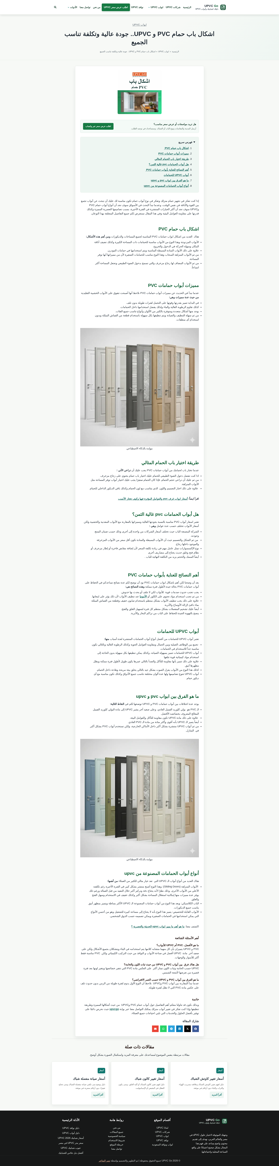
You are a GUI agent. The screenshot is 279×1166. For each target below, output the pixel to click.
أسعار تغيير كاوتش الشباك (207, 1078)
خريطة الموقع (116, 1144)
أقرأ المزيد (217, 1094)
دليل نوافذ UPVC (70, 1128)
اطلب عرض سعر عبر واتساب (98, 126)
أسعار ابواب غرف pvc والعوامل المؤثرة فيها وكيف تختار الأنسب (153, 498)
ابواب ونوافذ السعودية (162, 1144)
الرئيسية (187, 7)
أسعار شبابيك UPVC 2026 (71, 1138)
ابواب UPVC (157, 7)
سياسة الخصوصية (116, 1136)
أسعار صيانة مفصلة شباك (89, 1078)
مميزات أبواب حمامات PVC (173, 153)
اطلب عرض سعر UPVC (116, 7)
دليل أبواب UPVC (71, 1133)
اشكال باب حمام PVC (176, 148)
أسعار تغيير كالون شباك (149, 1078)
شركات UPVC (173, 7)
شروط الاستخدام (116, 1140)
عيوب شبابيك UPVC (71, 1148)
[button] (148, 7)
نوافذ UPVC (137, 7)
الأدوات (73, 7)
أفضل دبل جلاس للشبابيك (70, 1153)
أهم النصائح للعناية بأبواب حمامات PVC (167, 169)
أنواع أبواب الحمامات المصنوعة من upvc (166, 185)
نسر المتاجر (104, 1160)
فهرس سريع (185, 142)
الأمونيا (143, 596)
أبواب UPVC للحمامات (176, 175)
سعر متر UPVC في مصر (71, 1143)
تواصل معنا (85, 7)
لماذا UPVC (162, 1128)
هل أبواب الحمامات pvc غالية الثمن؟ (169, 164)
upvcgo (114, 1009)
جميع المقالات (116, 1132)
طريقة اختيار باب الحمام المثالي (172, 158)
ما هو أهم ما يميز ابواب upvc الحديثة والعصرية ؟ (158, 926)
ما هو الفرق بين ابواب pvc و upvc (170, 180)
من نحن (96, 7)
